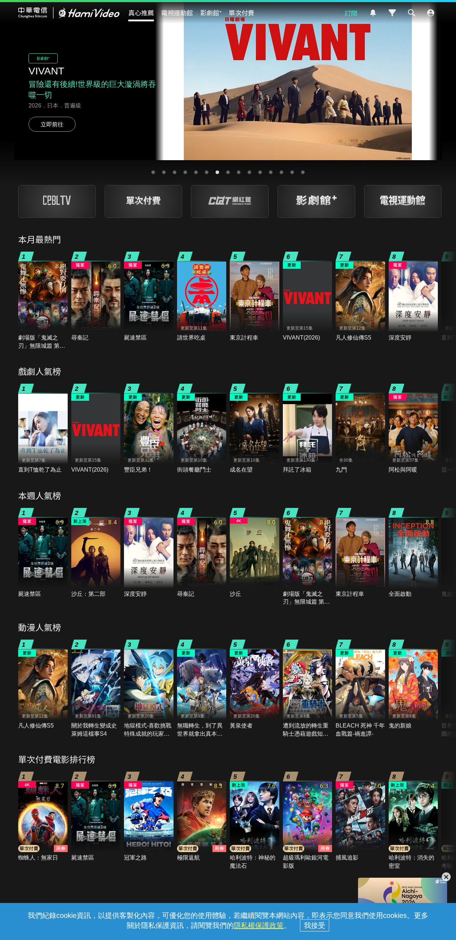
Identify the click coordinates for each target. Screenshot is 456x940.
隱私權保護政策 (259, 925)
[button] (153, 172)
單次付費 (241, 12)
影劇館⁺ (211, 12)
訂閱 (350, 12)
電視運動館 (177, 12)
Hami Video (69, 12)
